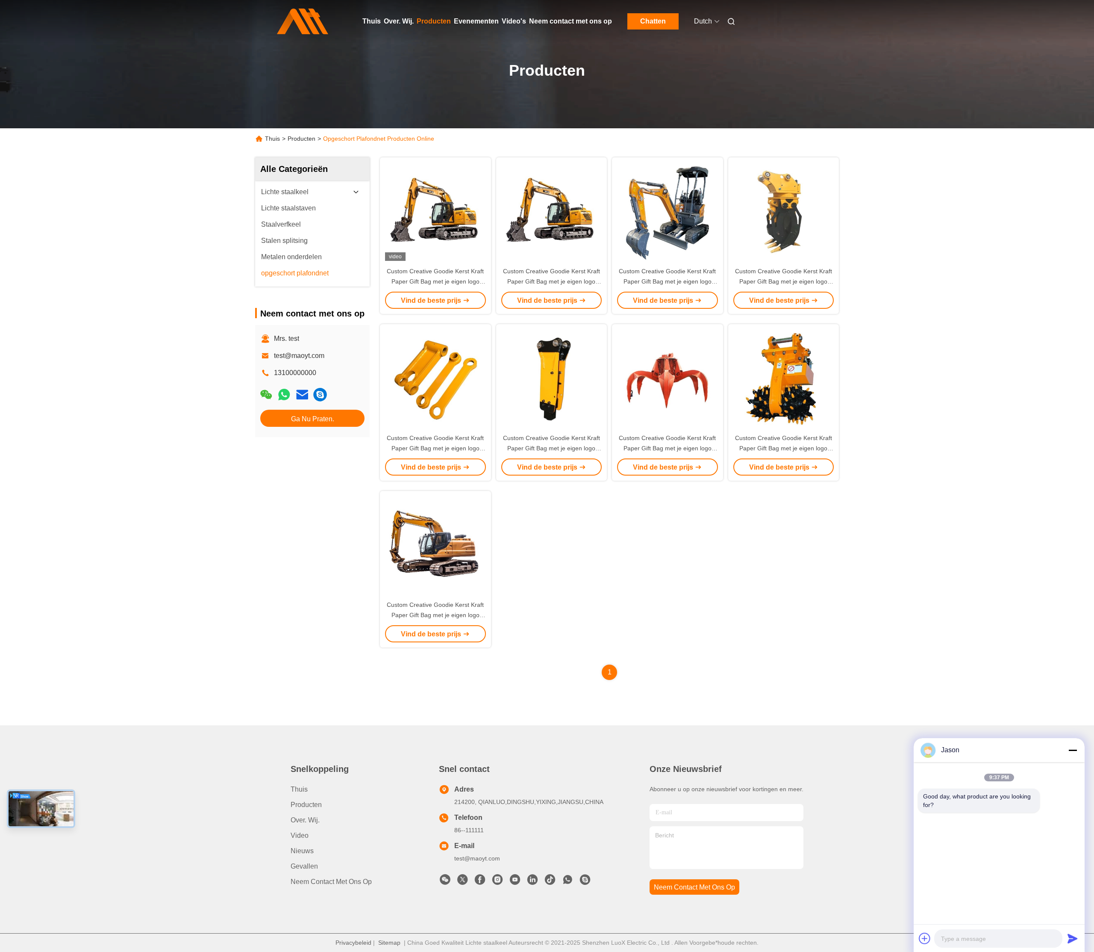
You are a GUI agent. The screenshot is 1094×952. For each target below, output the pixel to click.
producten (306, 804)
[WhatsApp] (284, 394)
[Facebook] (480, 881)
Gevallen (304, 866)
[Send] (1072, 938)
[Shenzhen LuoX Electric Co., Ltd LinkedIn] (532, 881)
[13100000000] (567, 881)
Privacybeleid (353, 942)
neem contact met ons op (694, 887)
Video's (514, 21)
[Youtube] (515, 881)
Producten (434, 21)
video (300, 835)
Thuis (371, 21)
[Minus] (1073, 750)
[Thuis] (302, 21)
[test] (320, 394)
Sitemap (389, 942)
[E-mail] (302, 394)
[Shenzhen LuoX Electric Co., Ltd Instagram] (497, 881)
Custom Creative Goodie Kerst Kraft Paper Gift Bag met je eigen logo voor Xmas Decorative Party (435, 281)
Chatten (653, 21)
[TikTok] (550, 881)
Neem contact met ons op (570, 21)
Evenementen (476, 21)
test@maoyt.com (299, 355)
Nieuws (302, 850)
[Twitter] (462, 881)
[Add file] (925, 938)
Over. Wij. (399, 21)
